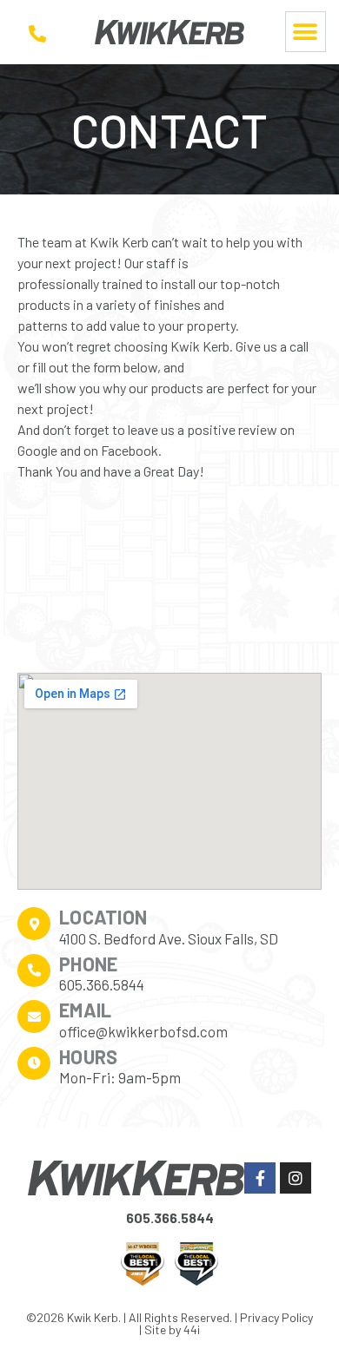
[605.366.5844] (37, 34)
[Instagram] (295, 1178)
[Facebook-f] (260, 1178)
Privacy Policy (276, 1317)
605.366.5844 (170, 1217)
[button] (305, 31)
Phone (88, 963)
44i (191, 1329)
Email (85, 1009)
